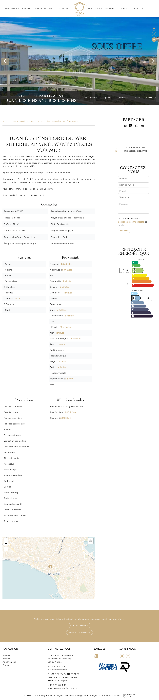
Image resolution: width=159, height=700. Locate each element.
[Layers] (90, 541)
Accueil (5, 121)
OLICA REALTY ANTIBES (60, 656)
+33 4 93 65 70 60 (135, 148)
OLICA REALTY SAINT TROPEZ (63, 674)
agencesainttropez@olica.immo (63, 688)
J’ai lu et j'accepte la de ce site (132, 222)
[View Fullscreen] (6, 549)
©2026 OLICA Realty (34, 696)
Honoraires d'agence (76, 696)
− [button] (6, 543)
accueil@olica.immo (57, 670)
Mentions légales (56, 696)
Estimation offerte (79, 632)
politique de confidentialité (131, 222)
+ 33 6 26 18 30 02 (57, 685)
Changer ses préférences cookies (105, 696)
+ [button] (6, 539)
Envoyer (124, 230)
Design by (131, 695)
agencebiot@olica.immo (135, 151)
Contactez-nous (79, 625)
